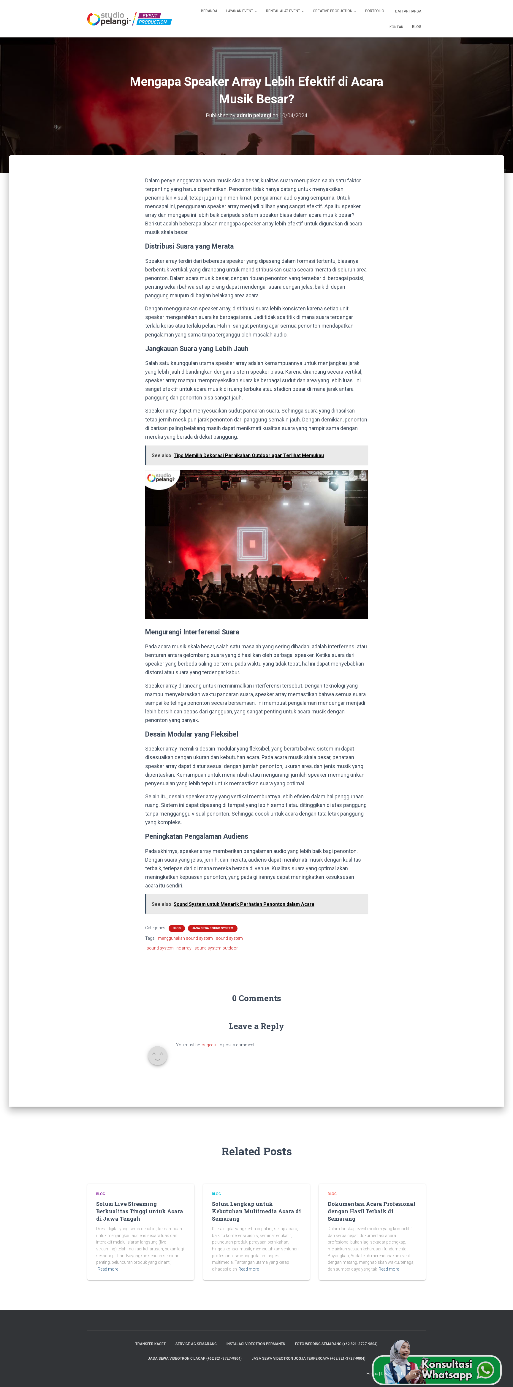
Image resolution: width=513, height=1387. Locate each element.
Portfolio (374, 11)
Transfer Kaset (150, 1344)
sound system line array (169, 948)
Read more (108, 1269)
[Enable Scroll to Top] (501, 1375)
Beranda (209, 11)
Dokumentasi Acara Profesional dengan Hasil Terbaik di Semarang (371, 1211)
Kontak (396, 27)
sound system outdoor (216, 948)
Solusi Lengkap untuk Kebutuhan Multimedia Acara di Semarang (256, 1211)
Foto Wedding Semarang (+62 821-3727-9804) (336, 1344)
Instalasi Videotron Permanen (256, 1344)
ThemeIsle (416, 1373)
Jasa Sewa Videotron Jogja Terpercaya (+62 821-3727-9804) (308, 1358)
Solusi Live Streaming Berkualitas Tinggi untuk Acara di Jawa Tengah (139, 1211)
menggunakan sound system (185, 938)
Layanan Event (240, 11)
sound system (229, 938)
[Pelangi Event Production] (129, 19)
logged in (209, 1044)
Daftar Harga (407, 11)
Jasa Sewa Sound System (212, 928)
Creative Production (333, 11)
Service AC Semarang (196, 1344)
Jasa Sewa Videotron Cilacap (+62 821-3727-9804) (195, 1358)
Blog (416, 27)
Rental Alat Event (283, 11)
